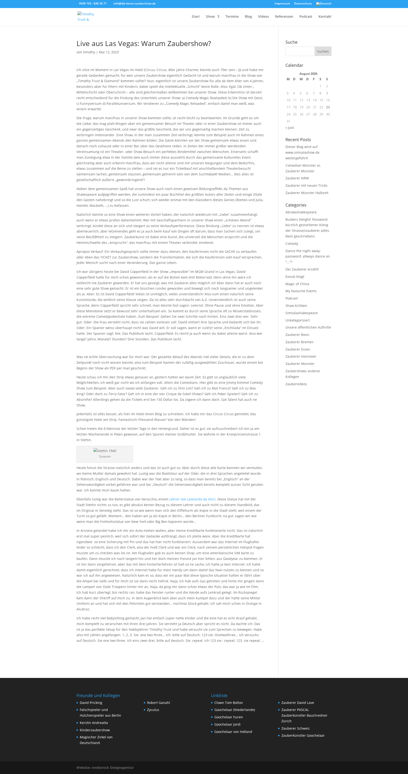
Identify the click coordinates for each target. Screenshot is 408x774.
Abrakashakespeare (301, 212)
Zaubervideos (296, 384)
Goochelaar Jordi (227, 724)
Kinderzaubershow (95, 730)
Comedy (291, 243)
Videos (263, 17)
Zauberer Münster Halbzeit (306, 192)
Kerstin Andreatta (94, 722)
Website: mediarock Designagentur (105, 767)
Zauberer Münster (299, 363)
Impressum (282, 3)
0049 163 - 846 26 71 (93, 3)
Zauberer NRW (297, 178)
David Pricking (91, 702)
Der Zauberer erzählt (302, 269)
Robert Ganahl (158, 702)
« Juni (289, 127)
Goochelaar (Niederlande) (234, 709)
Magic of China (297, 284)
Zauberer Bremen (299, 342)
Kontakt (325, 17)
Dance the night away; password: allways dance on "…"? (307, 256)
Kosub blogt (294, 276)
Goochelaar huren (228, 717)
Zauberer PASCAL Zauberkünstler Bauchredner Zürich (304, 715)
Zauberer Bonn (297, 334)
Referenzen (284, 17)
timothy (89, 52)
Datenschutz (303, 3)
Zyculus (153, 709)
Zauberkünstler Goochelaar (303, 735)
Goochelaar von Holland (233, 731)
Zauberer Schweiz (295, 728)
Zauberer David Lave (297, 702)
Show (210, 17)
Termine (232, 17)
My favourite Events (301, 291)
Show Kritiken (296, 305)
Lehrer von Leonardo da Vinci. (193, 499)
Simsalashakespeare (301, 313)
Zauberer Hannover (300, 356)
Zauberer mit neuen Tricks (306, 185)
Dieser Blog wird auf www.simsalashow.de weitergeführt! (302, 152)
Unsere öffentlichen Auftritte (308, 327)
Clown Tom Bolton (228, 702)
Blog (248, 17)
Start (196, 17)
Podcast (305, 17)
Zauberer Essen (297, 349)
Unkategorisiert (297, 320)
